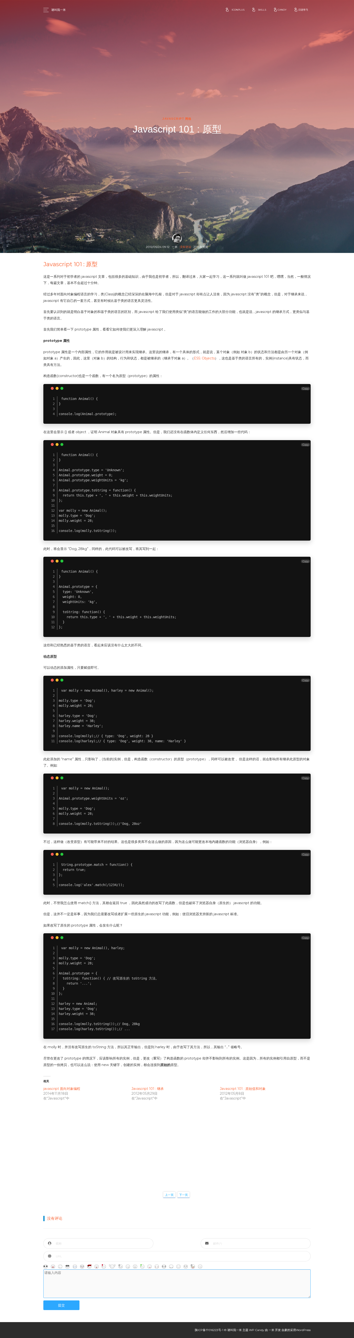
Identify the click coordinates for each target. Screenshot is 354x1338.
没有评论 (185, 247)
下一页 (183, 1195)
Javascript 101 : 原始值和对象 (243, 1088)
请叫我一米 (58, 10)
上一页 (169, 1195)
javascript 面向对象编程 (61, 1088)
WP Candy (256, 1330)
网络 (188, 118)
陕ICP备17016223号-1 (209, 1330)
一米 (271, 1330)
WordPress (303, 1330)
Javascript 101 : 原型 (70, 264)
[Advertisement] (177, 1141)
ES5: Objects (204, 358)
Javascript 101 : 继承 (147, 1088)
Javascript (173, 118)
